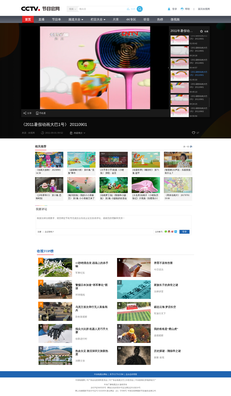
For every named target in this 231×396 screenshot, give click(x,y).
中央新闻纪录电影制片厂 (145, 380)
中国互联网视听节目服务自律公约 (142, 391)
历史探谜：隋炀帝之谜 (167, 350)
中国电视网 (80, 380)
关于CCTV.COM (116, 374)
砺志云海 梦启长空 (165, 306)
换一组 (186, 147)
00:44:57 (193, 68)
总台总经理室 (131, 374)
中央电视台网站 (100, 374)
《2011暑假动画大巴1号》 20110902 (198, 110)
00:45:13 (193, 92)
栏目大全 (97, 19)
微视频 (175, 19)
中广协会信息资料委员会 (97, 380)
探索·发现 (159, 357)
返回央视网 (204, 9)
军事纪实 (80, 273)
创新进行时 (81, 339)
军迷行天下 (160, 313)
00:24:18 (193, 56)
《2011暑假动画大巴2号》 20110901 (198, 97)
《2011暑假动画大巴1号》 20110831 (198, 37)
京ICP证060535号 (98, 388)
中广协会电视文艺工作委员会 (121, 380)
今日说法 (158, 269)
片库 (116, 19)
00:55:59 (193, 116)
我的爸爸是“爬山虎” (166, 328)
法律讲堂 (158, 291)
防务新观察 (81, 317)
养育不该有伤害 (163, 262)
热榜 (133, 9)
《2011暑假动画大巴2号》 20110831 (198, 49)
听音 (147, 19)
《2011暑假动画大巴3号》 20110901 (198, 85)
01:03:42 (193, 43)
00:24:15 (193, 104)
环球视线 (80, 295)
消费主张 (80, 361)
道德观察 (158, 335)
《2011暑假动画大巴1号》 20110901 (198, 73)
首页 (28, 19)
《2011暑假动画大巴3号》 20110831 (198, 61)
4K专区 (131, 19)
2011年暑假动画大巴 (184, 31)
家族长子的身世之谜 (166, 284)
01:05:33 (193, 80)
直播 (41, 19)
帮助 (187, 9)
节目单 (56, 19)
